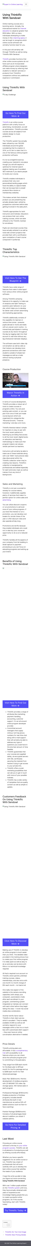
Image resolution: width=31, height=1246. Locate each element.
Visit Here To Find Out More (15, 704)
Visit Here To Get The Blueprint (15, 279)
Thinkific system (14, 1188)
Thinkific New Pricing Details (15, 1235)
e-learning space (19, 38)
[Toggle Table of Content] (7, 1225)
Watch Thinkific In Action (15, 394)
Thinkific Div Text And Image (15, 1232)
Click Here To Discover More (15, 942)
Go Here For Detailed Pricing (15, 1126)
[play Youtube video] (15, 380)
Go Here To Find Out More (15, 114)
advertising (7, 500)
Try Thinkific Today (14, 1210)
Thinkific (6, 59)
